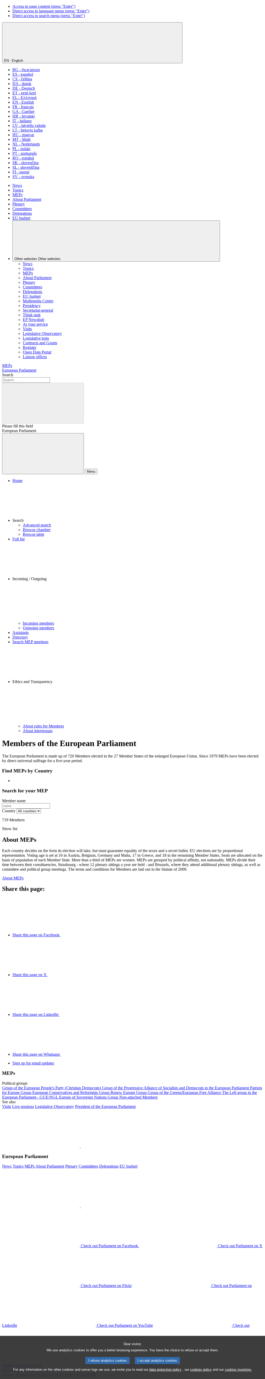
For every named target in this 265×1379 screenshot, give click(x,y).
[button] (137, 503)
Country (9, 811)
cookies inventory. (238, 1370)
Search (7, 375)
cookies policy (201, 1370)
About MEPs (13, 878)
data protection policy (165, 1370)
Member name (14, 801)
